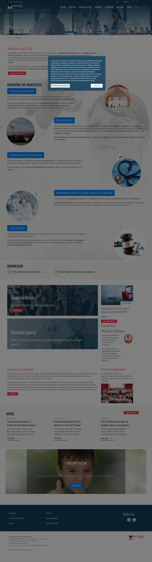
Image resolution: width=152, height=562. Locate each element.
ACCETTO (97, 85)
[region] (76, 73)
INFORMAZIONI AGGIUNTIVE (60, 85)
